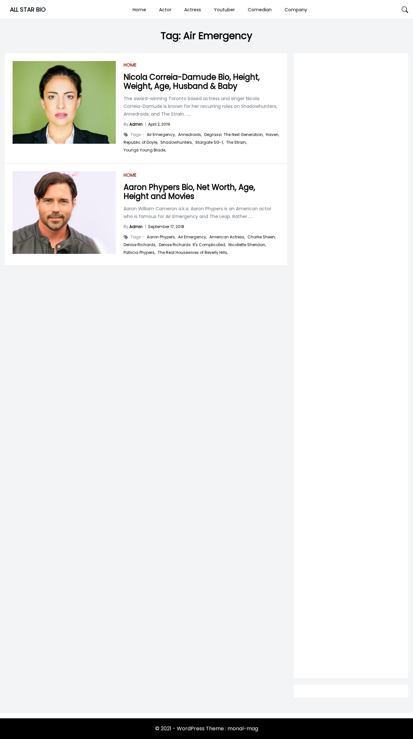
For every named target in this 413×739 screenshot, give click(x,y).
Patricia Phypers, (139, 252)
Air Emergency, (161, 134)
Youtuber (224, 9)
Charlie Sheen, (261, 237)
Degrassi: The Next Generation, (233, 134)
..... (188, 114)
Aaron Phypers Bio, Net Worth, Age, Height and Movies (189, 192)
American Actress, (227, 237)
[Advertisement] (351, 314)
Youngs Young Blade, (145, 150)
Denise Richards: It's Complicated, (192, 244)
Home (139, 9)
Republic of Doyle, (141, 142)
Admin (136, 124)
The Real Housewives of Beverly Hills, (193, 252)
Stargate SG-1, (209, 142)
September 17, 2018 (166, 226)
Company (296, 9)
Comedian (260, 9)
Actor (165, 9)
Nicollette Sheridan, (247, 244)
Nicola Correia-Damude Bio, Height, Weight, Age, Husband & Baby (192, 81)
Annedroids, (190, 134)
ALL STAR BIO (27, 9)
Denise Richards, (140, 244)
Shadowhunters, (176, 142)
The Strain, (236, 142)
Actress (192, 9)
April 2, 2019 (159, 124)
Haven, (272, 134)
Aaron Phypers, (161, 237)
